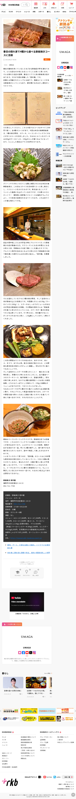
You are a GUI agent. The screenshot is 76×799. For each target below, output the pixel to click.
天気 (34, 12)
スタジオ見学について (28, 756)
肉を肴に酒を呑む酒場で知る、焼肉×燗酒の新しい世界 (28, 552)
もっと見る (47, 673)
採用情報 (5, 761)
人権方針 (60, 740)
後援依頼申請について (28, 753)
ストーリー (5, 758)
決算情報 (43, 750)
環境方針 (23, 745)
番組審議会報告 (25, 740)
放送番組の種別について (28, 737)
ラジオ (11, 12)
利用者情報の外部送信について (65, 789)
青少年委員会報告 (26, 748)
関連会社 (23, 758)
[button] (0, 711)
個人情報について (62, 737)
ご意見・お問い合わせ (28, 750)
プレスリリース (45, 748)
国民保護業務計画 (26, 742)
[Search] (26, 4)
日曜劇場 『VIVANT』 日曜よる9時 (26, 614)
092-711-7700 (19, 504)
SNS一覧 (67, 777)
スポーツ (41, 12)
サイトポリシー (70, 782)
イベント (18, 12)
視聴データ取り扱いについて (66, 784)
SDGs (64, 12)
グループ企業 (44, 742)
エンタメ (57, 12)
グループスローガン (46, 737)
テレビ (3, 12)
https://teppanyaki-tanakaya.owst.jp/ (26, 538)
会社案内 (5, 764)
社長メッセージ (7, 753)
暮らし (49, 12)
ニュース (27, 12)
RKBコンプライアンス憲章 (65, 742)
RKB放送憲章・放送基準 (9, 767)
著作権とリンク (70, 786)
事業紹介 (5, 756)
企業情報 (43, 740)
